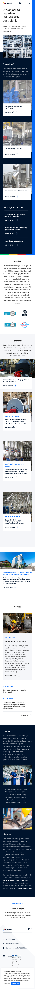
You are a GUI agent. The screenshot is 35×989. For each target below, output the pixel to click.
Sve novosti (24, 715)
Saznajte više (9, 220)
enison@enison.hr (12, 944)
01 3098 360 (10, 939)
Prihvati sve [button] (15, 983)
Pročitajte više (11, 675)
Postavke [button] (7, 983)
